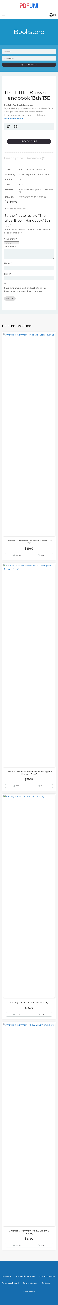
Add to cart (29, 141)
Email (7, 274)
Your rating (10, 239)
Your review (11, 246)
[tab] (14, 158)
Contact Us (46, 1283)
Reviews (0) (37, 158)
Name (7, 263)
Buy (42, 555)
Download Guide (30, 1283)
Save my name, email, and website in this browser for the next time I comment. (25, 290)
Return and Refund (10, 1283)
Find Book (30, 65)
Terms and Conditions (25, 1276)
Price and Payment (47, 1276)
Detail (18, 555)
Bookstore (6, 1276)
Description (14, 158)
